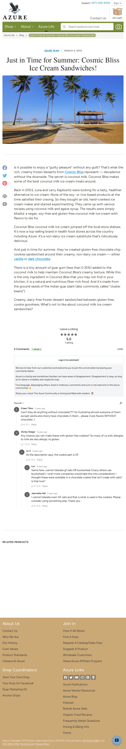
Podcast (68, 702)
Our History (10, 643)
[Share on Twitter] (4, 175)
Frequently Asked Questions (81, 721)
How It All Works (73, 631)
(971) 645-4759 (10, 744)
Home (67, 733)
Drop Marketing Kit (14, 689)
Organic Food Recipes (77, 714)
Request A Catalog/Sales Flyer (83, 643)
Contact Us (98, 18)
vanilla (18, 259)
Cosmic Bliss (74, 172)
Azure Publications (75, 684)
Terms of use (27, 744)
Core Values (10, 649)
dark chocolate (39, 259)
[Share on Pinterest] (4, 183)
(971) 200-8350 (100, 2)
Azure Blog (70, 696)
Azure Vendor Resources (79, 690)
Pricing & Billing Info (76, 727)
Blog (21, 35)
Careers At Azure (13, 661)
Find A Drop (70, 637)
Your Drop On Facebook (18, 683)
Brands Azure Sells (75, 708)
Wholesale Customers (77, 655)
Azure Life (9, 35)
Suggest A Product (75, 649)
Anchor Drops (11, 695)
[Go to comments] (8, 203)
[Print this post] (8, 196)
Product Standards (14, 655)
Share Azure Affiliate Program (82, 661)
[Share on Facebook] (4, 168)
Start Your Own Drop (16, 677)
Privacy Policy (42, 744)
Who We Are (10, 637)
